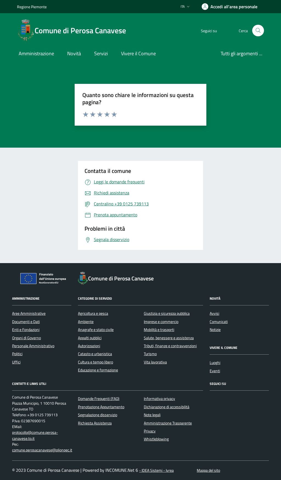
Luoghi (215, 363)
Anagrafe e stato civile (96, 330)
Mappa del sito (208, 470)
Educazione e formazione (98, 370)
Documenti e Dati (26, 322)
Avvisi (214, 313)
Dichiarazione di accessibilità (166, 407)
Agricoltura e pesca (93, 313)
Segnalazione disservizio (97, 415)
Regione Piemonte (32, 7)
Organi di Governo (26, 338)
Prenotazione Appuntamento (101, 407)
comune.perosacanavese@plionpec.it (42, 450)
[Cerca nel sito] (258, 31)
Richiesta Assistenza (95, 423)
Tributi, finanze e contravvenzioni (170, 346)
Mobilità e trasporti (159, 330)
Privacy (150, 431)
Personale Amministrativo (33, 346)
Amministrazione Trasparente (168, 423)
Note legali (152, 415)
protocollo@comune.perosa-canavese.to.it (35, 435)
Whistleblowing (156, 439)
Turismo (150, 354)
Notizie (215, 330)
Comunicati (219, 322)
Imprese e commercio (161, 322)
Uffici (16, 362)
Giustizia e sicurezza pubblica (167, 313)
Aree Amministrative (29, 313)
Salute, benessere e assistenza (169, 338)
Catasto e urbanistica (95, 354)
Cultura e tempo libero (95, 362)
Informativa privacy (159, 399)
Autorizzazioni (89, 346)
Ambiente (86, 322)
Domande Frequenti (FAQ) (98, 399)
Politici (17, 354)
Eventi (215, 371)
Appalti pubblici (90, 338)
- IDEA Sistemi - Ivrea (156, 470)
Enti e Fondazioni (26, 330)
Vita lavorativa (155, 362)
